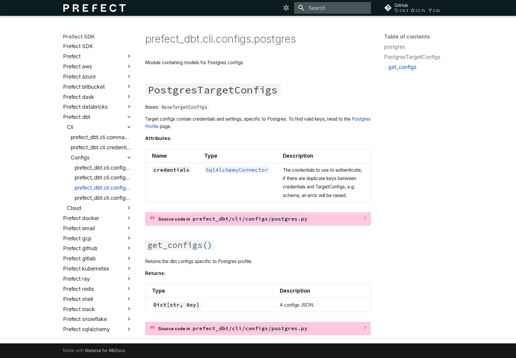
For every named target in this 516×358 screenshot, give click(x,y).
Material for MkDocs (105, 350)
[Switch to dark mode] (286, 7)
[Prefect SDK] (94, 7)
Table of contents (407, 36)
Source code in (233, 219)
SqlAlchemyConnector (237, 170)
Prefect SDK (79, 36)
